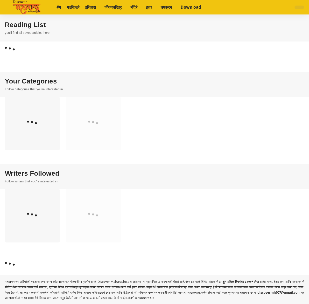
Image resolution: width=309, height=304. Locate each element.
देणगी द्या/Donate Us (141, 298)
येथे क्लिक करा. (44, 298)
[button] (287, 7)
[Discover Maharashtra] (27, 7)
